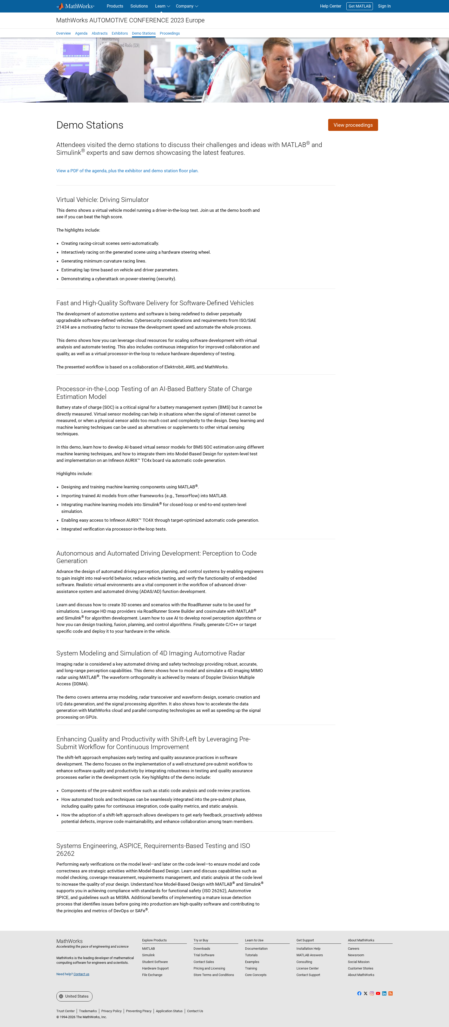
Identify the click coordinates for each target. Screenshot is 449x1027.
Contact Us (195, 1011)
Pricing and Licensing (209, 968)
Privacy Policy (111, 1011)
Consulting (304, 962)
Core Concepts (256, 975)
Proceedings (170, 33)
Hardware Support (155, 968)
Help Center (330, 6)
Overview (63, 33)
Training (251, 968)
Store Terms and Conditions (214, 975)
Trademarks (88, 1011)
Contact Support (308, 975)
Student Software (155, 962)
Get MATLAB (360, 6)
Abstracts (100, 33)
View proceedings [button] (353, 125)
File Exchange (152, 975)
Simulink (148, 955)
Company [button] (185, 6)
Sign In (384, 6)
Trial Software (204, 955)
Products (115, 6)
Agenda (81, 33)
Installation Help (308, 949)
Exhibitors (120, 33)
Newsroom (356, 955)
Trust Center (65, 1011)
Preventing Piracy (138, 1011)
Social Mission (358, 962)
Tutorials (251, 955)
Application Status (169, 1011)
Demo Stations (144, 33)
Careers (353, 949)
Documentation (256, 949)
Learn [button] (160, 6)
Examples (252, 962)
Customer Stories (360, 968)
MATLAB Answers (309, 955)
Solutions (139, 6)
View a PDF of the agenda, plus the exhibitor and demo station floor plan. (127, 170)
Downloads (202, 949)
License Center (307, 968)
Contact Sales (204, 962)
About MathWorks (361, 975)
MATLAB (148, 949)
